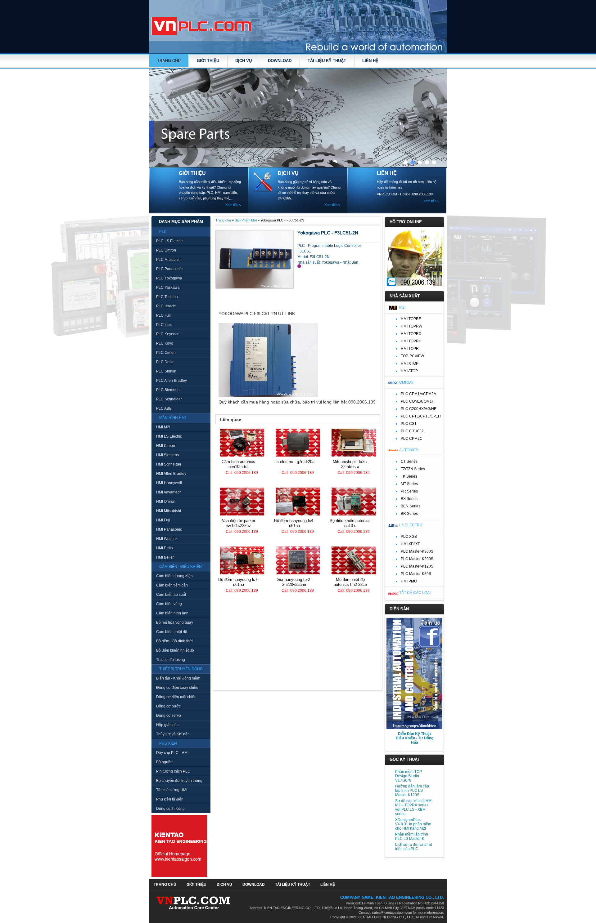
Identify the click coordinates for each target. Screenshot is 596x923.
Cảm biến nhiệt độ (171, 632)
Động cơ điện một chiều (176, 697)
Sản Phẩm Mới (246, 220)
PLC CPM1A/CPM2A (418, 394)
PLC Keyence (167, 334)
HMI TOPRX (411, 334)
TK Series (409, 476)
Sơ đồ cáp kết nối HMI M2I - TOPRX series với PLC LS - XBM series (413, 807)
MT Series (409, 484)
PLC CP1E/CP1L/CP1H (421, 416)
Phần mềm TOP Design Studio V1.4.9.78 (408, 776)
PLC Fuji (163, 315)
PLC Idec (164, 325)
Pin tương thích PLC (173, 771)
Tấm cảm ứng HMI (171, 790)
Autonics (408, 450)
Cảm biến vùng (169, 604)
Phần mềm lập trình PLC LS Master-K (411, 836)
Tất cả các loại (415, 593)
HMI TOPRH (411, 341)
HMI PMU (409, 581)
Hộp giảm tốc (167, 725)
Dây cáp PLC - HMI (172, 753)
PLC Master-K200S (417, 559)
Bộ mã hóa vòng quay (174, 622)
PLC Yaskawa (168, 287)
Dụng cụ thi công (170, 808)
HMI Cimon (165, 446)
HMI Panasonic (169, 529)
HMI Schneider (168, 464)
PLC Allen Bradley (171, 380)
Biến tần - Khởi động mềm (178, 678)
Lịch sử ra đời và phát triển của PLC (413, 846)
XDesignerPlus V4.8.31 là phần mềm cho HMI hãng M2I (413, 824)
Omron (406, 382)
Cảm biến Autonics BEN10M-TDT (238, 464)
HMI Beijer (165, 557)
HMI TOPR (410, 348)
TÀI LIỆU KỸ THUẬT (327, 60)
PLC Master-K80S (416, 574)
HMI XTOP (409, 363)
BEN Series (410, 506)
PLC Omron (166, 250)
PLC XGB (409, 536)
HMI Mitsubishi (168, 511)
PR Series (409, 491)
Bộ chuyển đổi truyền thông (179, 780)
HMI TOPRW (411, 326)
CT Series (409, 461)
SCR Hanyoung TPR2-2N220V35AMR (294, 582)
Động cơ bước (168, 706)
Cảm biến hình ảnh (172, 613)
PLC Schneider (169, 399)
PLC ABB (164, 408)
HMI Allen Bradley (171, 473)
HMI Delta (164, 548)
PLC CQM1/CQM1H (418, 401)
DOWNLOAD (279, 60)
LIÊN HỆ (370, 60)
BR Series (409, 513)
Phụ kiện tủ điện (169, 799)
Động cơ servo (168, 715)
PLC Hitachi (166, 306)
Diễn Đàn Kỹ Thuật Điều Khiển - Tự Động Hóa (414, 738)
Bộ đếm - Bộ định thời (174, 641)
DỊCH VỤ (243, 60)
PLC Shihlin (166, 371)
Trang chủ (169, 60)
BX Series (409, 499)
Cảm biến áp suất (171, 594)
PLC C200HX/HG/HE (418, 409)
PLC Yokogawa (169, 278)
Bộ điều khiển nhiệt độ (175, 650)
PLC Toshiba (167, 297)
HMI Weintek (167, 539)
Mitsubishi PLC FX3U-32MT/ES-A (350, 464)
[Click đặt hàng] (299, 266)
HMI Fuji (163, 520)
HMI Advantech (169, 492)
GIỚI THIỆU (208, 60)
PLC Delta (165, 362)
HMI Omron (165, 501)
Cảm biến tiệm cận (172, 585)
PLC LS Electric (169, 241)
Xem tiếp (231, 205)
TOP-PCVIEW (412, 356)
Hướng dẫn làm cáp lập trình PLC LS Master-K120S (412, 790)
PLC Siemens (167, 390)
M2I (402, 307)
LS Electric (411, 525)
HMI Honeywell (169, 483)
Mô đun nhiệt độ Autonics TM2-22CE (350, 582)
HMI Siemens (167, 455)
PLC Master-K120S (417, 566)
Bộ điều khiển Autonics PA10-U (350, 523)
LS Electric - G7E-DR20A (294, 461)
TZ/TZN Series (413, 469)
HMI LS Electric (169, 436)
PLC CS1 (409, 423)
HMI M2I (163, 427)
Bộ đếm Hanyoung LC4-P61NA (294, 523)
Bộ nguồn (164, 762)
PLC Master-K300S (417, 551)
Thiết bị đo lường (170, 660)
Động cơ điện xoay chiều (177, 687)
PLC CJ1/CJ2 (412, 431)
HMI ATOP (409, 371)
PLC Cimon (166, 352)
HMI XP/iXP (410, 544)
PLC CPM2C (411, 438)
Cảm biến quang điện (174, 576)
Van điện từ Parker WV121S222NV (238, 523)
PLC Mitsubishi (169, 259)
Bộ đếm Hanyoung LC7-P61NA (238, 582)
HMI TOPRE (411, 319)
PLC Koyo (164, 343)
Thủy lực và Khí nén (173, 734)
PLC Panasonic (169, 269)
